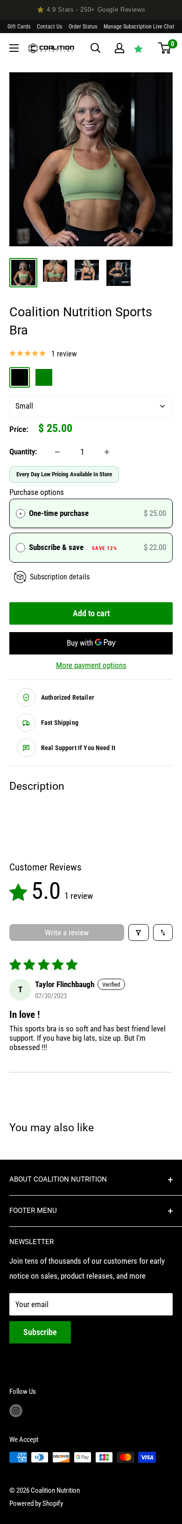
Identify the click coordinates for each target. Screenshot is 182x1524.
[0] (164, 48)
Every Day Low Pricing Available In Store (64, 474)
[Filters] (138, 932)
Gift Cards (18, 26)
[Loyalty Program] (138, 48)
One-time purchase (59, 513)
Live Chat (164, 26)
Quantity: (23, 451)
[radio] (20, 513)
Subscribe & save (73, 547)
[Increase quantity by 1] (107, 452)
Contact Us (49, 26)
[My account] (119, 48)
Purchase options (36, 492)
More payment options (91, 665)
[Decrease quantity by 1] (57, 452)
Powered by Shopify (36, 1503)
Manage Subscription (128, 26)
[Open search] (96, 48)
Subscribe (40, 1332)
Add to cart (91, 613)
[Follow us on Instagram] (15, 1410)
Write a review (67, 932)
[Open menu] (14, 48)
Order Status (83, 26)
